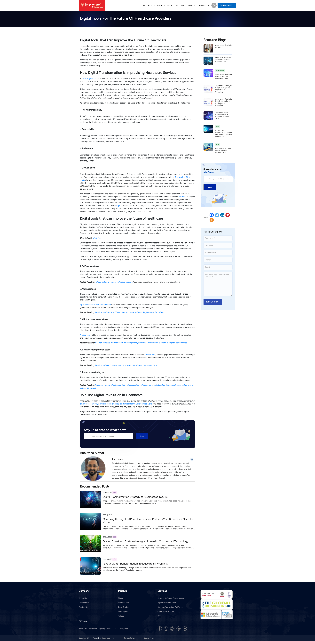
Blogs (120, 598)
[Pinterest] (227, 215)
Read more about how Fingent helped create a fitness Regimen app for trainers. (130, 312)
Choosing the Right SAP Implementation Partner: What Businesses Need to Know (148, 520)
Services (146, 5)
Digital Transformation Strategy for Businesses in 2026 (135, 497)
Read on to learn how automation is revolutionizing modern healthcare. (126, 365)
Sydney (102, 628)
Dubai (109, 628)
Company (203, 5)
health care (151, 354)
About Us (83, 598)
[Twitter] (217, 215)
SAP (159, 616)
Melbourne (93, 628)
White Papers (123, 603)
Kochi (116, 628)
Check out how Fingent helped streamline (114, 282)
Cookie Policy (149, 638)
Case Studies (123, 607)
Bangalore (124, 628)
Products (180, 5)
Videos (121, 616)
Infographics (123, 611)
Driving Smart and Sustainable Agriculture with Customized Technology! (146, 541)
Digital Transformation (167, 603)
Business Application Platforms (170, 607)
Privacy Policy (129, 638)
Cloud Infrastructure (166, 611)
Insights (191, 5)
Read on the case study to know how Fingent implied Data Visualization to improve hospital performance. (141, 343)
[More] (212, 220)
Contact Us (83, 607)
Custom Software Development (171, 598)
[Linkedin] (222, 215)
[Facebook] (212, 215)
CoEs (169, 5)
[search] (214, 5)
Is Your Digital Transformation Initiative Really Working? (135, 563)
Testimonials (84, 603)
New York (83, 628)
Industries (158, 5)
